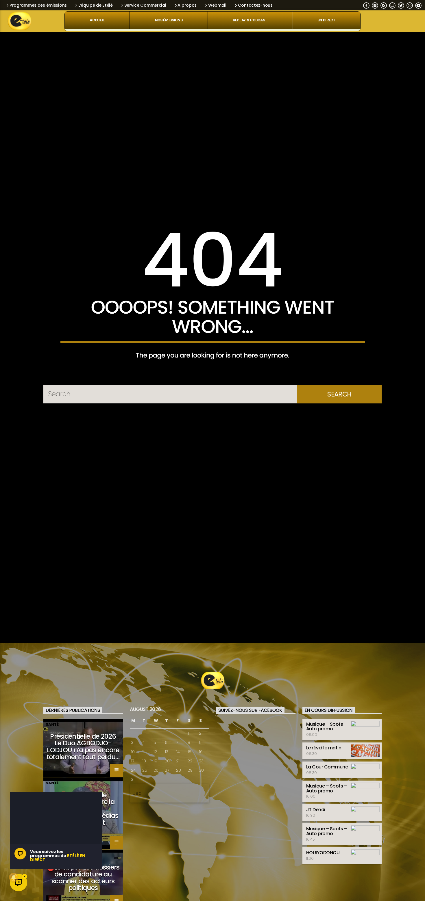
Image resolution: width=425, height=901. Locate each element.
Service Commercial (145, 5)
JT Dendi (315, 850)
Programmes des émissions (38, 5)
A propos (187, 5)
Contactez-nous (255, 5)
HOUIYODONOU (323, 892)
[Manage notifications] (13, 877)
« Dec (135, 834)
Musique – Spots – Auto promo (326, 766)
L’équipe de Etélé (95, 5)
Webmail (217, 5)
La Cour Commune (327, 807)
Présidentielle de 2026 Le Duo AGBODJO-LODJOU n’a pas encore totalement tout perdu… (83, 787)
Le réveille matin (323, 788)
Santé (52, 764)
